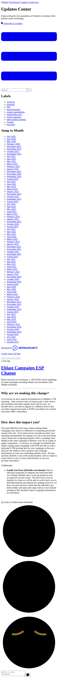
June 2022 (11, 231)
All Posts (11, 102)
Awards (10, 122)
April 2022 (11, 236)
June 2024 (11, 184)
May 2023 (11, 209)
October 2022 (13, 224)
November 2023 (14, 194)
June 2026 (11, 139)
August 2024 (12, 179)
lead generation (13, 109)
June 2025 (11, 159)
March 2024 (12, 189)
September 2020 (14, 282)
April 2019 (11, 322)
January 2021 (13, 274)
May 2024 (11, 186)
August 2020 (12, 284)
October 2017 (13, 342)
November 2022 (14, 221)
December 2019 (14, 302)
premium (11, 104)
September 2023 (14, 199)
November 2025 (14, 149)
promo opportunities (16, 112)
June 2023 (11, 206)
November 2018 (14, 327)
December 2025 (14, 146)
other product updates (16, 119)
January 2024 (13, 191)
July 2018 (11, 337)
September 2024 (14, 176)
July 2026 (11, 136)
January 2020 (13, 299)
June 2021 (11, 262)
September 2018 (14, 332)
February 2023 (13, 216)
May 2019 (11, 319)
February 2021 (13, 272)
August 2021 (12, 257)
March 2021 (12, 269)
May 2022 (11, 234)
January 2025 (13, 169)
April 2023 (11, 211)
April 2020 (11, 292)
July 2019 (11, 314)
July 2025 (11, 156)
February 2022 (13, 241)
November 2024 (14, 174)
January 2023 (13, 219)
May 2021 (11, 264)
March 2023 (12, 214)
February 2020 (13, 297)
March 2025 (12, 164)
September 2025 (14, 154)
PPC (9, 107)
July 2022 (11, 229)
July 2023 (11, 204)
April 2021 (11, 267)
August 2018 (12, 334)
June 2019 (11, 317)
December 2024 (14, 171)
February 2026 (13, 144)
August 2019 (12, 312)
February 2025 (13, 166)
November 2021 (14, 249)
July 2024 (11, 181)
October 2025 (13, 151)
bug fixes (11, 124)
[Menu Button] (29, 87)
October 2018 (13, 329)
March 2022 (12, 239)
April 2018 (11, 339)
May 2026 (11, 141)
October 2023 (13, 196)
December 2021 (14, 246)
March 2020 (12, 294)
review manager (14, 117)
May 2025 (11, 161)
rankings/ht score (14, 114)
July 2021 (11, 259)
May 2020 (11, 289)
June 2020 (11, 287)
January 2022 (13, 244)
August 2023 (12, 201)
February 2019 (13, 324)
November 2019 (14, 304)
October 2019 (13, 307)
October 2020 (13, 279)
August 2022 (12, 226)
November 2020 (14, 277)
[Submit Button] (29, 89)
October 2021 (13, 252)
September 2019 (14, 309)
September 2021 (14, 254)
